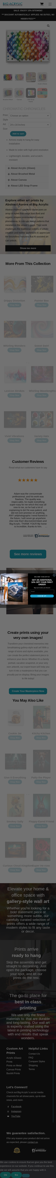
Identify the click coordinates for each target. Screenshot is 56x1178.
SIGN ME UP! (42, 596)
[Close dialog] (54, 575)
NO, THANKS (42, 600)
